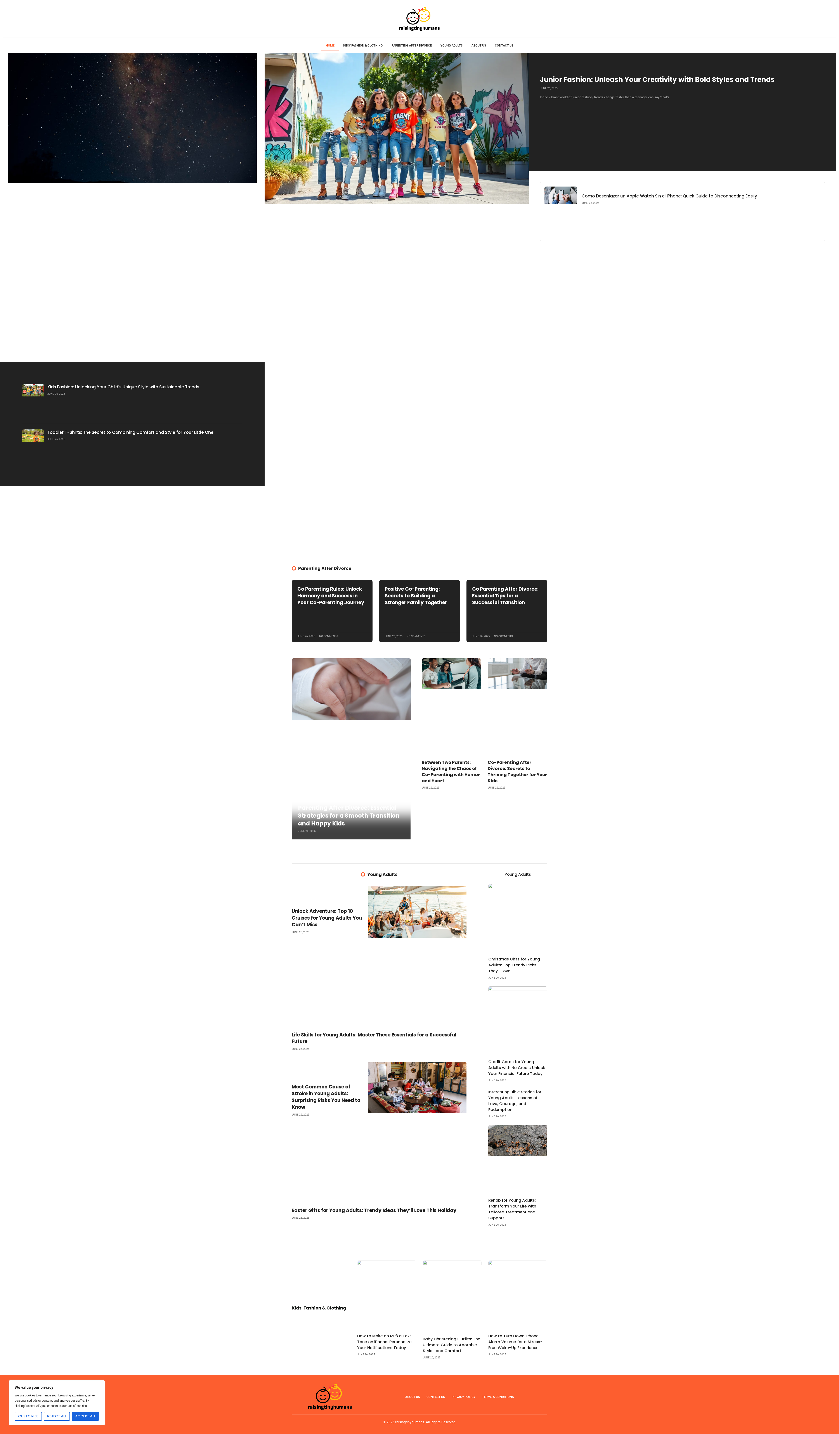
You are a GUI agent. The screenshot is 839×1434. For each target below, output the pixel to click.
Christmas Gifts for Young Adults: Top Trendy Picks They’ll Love (514, 965)
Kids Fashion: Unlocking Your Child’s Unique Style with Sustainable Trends (123, 387)
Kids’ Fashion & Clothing (363, 45)
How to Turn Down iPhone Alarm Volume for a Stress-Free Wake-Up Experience (515, 1341)
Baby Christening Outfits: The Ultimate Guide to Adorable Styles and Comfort (451, 1344)
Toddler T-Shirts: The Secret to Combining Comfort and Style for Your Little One (130, 432)
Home (330, 45)
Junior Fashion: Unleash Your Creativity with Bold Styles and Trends (657, 79)
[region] (57, 1402)
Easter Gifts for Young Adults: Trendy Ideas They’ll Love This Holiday (374, 1210)
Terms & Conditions (498, 1397)
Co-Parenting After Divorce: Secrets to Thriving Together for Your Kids (517, 771)
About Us (479, 45)
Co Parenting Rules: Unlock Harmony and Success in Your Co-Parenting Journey (330, 596)
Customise (28, 1416)
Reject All (56, 1416)
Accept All (85, 1416)
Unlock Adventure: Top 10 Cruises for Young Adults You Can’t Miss (327, 918)
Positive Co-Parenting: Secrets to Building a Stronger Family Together (416, 596)
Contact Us (504, 45)
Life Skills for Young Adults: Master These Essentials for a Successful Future (374, 1038)
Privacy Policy (463, 1397)
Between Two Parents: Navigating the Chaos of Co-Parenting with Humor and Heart (451, 771)
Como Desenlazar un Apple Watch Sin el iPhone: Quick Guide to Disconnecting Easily (669, 196)
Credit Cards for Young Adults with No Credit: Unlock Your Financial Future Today (516, 1067)
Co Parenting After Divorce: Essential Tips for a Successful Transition (505, 596)
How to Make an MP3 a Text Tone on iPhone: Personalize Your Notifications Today (384, 1341)
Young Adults (451, 45)
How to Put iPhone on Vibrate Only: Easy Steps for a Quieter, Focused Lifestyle (131, 341)
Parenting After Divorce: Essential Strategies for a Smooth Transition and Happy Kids (349, 815)
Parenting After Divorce (412, 45)
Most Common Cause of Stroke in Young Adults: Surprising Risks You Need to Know (326, 1096)
